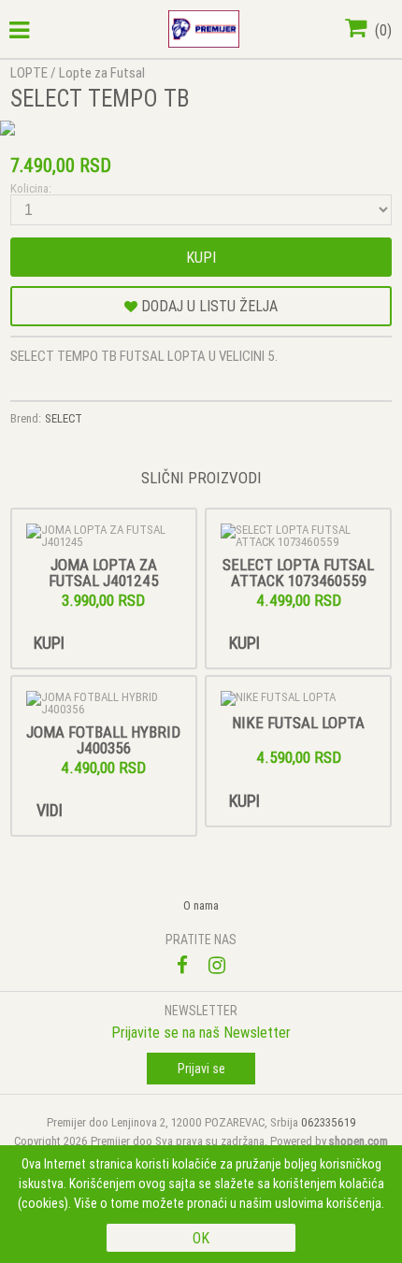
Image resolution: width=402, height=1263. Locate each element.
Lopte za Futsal (102, 72)
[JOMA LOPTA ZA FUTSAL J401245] (103, 536)
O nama (201, 905)
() (381, 30)
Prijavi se (201, 1068)
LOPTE (29, 72)
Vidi (49, 810)
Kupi (201, 257)
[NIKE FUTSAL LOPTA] (298, 698)
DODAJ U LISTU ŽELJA (207, 305)
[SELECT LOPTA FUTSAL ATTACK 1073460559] (298, 536)
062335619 (328, 1122)
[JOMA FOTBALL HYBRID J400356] (103, 703)
